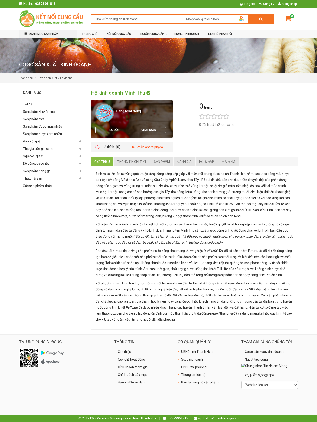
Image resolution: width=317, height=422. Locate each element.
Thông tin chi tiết (131, 162)
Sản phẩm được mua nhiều (42, 126)
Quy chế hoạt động (131, 359)
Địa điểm (228, 162)
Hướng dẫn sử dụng (132, 382)
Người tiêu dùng (256, 359)
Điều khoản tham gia (133, 367)
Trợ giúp (249, 4)
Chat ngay (148, 130)
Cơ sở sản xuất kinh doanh (55, 78)
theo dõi (112, 130)
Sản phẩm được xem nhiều (42, 134)
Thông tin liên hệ (193, 375)
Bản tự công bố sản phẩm (200, 382)
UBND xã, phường (194, 367)
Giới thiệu (102, 162)
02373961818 (45, 4)
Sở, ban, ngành (192, 359)
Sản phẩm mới (33, 119)
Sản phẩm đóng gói (37, 171)
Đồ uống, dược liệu (36, 163)
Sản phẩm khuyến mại (39, 111)
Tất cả (27, 104)
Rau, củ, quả (32, 141)
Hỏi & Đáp (206, 162)
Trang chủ (26, 78)
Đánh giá (184, 162)
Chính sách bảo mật (132, 375)
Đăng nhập (289, 4)
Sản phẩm (162, 162)
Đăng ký (268, 4)
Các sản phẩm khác (37, 186)
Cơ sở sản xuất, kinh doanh (264, 352)
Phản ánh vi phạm (149, 147)
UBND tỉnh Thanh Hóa (197, 352)
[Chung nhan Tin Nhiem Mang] (264, 365)
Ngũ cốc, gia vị (33, 156)
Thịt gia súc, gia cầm (38, 149)
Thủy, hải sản (32, 178)
